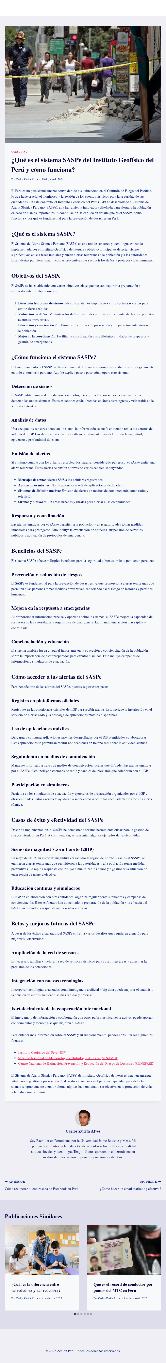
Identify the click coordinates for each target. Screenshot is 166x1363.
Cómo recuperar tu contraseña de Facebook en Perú (41, 1185)
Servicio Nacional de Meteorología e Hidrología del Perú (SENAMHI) (68, 1058)
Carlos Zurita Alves (27, 179)
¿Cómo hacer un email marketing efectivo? (130, 1185)
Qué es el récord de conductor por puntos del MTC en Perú (123, 1287)
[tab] (75, 1314)
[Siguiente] (153, 1267)
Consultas (19, 151)
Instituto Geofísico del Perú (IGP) (42, 1052)
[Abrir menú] (157, 8)
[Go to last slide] (12, 1267)
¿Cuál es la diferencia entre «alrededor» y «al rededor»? (36, 1287)
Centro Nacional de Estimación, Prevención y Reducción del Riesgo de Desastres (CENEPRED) (86, 1063)
